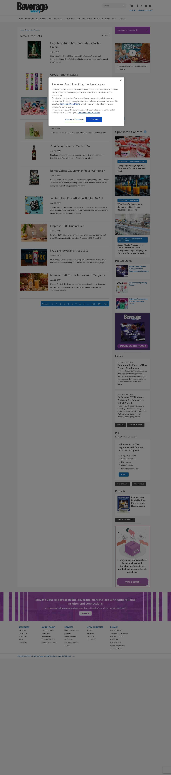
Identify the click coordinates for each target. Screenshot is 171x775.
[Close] (120, 80)
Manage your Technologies (74, 119)
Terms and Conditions (70, 104)
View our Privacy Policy (89, 112)
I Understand (94, 119)
